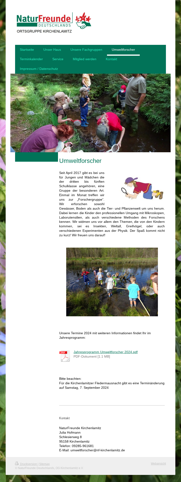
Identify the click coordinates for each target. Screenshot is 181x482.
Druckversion (28, 464)
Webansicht (158, 463)
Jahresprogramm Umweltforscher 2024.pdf (106, 352)
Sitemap (44, 464)
